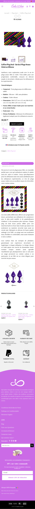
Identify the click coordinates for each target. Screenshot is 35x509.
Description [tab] (5, 163)
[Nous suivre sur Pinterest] (15, 441)
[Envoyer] (32, 445)
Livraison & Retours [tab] (8, 166)
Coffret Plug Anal (25, 13)
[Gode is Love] (17, 6)
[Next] (30, 38)
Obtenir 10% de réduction (17, 477)
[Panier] (33, 6)
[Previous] (4, 38)
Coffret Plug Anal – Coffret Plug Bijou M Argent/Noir (8, 315)
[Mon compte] (27, 6)
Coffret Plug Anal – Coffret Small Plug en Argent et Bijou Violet (25, 316)
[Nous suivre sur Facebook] (9, 441)
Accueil (6, 13)
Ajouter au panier (16, 124)
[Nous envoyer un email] (13, 441)
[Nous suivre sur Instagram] (29, 6)
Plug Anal (15, 13)
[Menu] (2, 6)
